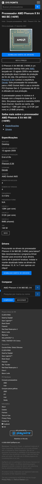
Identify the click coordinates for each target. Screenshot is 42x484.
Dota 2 (4, 370)
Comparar (8, 300)
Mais (6, 233)
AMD (25, 21)
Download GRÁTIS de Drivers (21, 55)
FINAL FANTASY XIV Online (11, 341)
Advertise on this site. (21, 439)
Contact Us (5, 421)
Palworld (4, 326)
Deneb (5, 82)
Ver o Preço (21, 60)
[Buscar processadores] (37, 7)
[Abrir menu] (38, 2)
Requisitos (5, 344)
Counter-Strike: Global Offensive (12, 347)
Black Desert (6, 323)
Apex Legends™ (7, 321)
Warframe (5, 335)
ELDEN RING (6, 315)
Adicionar (21, 300)
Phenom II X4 (32, 21)
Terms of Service (19, 479)
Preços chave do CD (9, 312)
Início (10, 2)
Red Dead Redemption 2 (10, 329)
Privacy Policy (6, 418)
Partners (4, 412)
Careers (4, 410)
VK (4, 427)
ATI (5, 394)
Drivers (8, 129)
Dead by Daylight (7, 318)
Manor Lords (6, 332)
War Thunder (6, 365)
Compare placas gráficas (9, 388)
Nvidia (6, 400)
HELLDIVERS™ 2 (8, 338)
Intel (5, 386)
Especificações (12, 125)
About (4, 407)
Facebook (6, 424)
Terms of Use (6, 415)
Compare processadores (14, 21)
